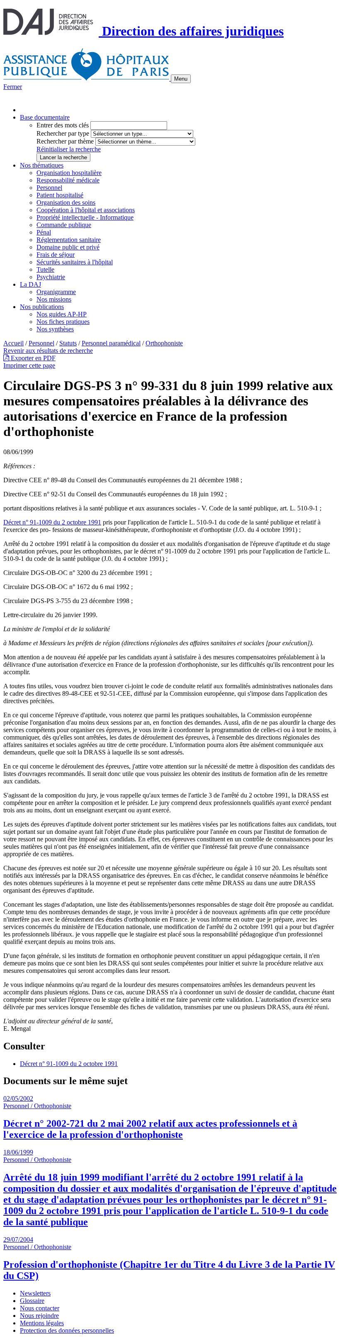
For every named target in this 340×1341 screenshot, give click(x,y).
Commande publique (63, 224)
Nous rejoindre (39, 1315)
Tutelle (45, 269)
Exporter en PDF (32, 358)
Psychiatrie (50, 276)
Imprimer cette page (29, 365)
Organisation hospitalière (69, 172)
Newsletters (35, 1293)
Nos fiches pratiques (63, 321)
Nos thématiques (41, 165)
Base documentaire (45, 117)
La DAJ (30, 284)
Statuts (68, 343)
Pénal (43, 232)
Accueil (13, 343)
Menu (180, 79)
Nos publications (42, 306)
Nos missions (53, 299)
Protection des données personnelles (67, 1330)
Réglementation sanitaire (68, 239)
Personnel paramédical (111, 343)
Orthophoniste (164, 343)
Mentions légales (42, 1323)
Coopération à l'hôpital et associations (85, 209)
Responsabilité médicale (68, 180)
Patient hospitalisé (59, 195)
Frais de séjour (55, 254)
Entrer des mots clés (62, 125)
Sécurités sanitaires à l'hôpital (74, 262)
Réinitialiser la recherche (68, 149)
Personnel (49, 187)
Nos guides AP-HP (61, 314)
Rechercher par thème (65, 141)
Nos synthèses (55, 329)
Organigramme (56, 291)
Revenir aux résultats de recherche (48, 350)
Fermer (12, 86)
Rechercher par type (62, 133)
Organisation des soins (65, 202)
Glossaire (32, 1300)
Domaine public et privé (68, 247)
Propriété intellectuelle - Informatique (85, 217)
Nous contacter (39, 1308)
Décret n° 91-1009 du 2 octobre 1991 (52, 522)
